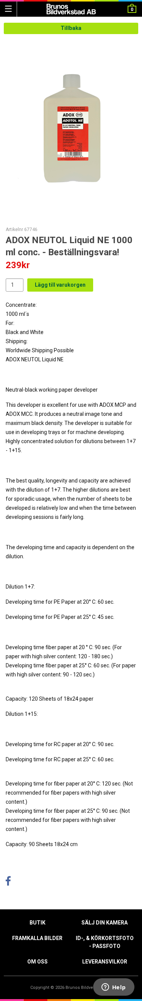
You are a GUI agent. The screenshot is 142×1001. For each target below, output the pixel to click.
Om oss (37, 962)
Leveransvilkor (104, 962)
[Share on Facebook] (8, 883)
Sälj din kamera (104, 923)
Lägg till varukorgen (60, 285)
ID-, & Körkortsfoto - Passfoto (105, 942)
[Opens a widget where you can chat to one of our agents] (113, 987)
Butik (37, 923)
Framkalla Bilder (37, 938)
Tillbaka (71, 28)
